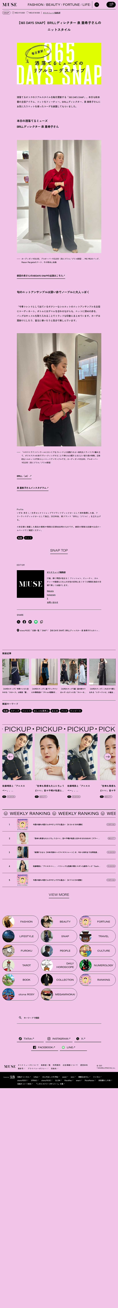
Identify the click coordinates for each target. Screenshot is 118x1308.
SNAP (6, 12)
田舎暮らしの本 (104, 1080)
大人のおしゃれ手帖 (50, 1077)
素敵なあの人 (83, 1077)
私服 (20, 537)
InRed (36, 1077)
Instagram (51, 594)
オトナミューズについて (28, 1065)
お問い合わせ (52, 602)
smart (78, 1080)
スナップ (15, 710)
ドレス (64, 710)
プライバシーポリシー (37, 1068)
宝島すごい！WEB (24, 1084)
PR (4, 797)
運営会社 (84, 1065)
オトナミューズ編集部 (51, 12)
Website (50, 591)
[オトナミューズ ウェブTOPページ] (10, 1066)
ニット (28, 537)
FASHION (35, 4)
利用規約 (56, 1065)
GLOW (57, 1080)
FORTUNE (71, 4)
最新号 (21, 1068)
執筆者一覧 (46, 1065)
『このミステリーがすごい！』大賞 (49, 1084)
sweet (64, 1077)
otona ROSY (22, 1080)
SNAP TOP (59, 550)
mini (72, 1077)
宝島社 (54, 1068)
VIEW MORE (59, 895)
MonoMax (68, 1080)
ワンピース (75, 710)
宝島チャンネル (23, 1077)
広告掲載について (70, 1065)
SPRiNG (34, 1080)
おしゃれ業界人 (41, 710)
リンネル (96, 1077)
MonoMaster (89, 1080)
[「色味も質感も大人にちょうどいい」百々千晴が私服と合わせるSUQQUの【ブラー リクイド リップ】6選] (50, 756)
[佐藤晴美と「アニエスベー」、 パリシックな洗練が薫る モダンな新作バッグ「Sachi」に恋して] (82, 756)
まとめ (55, 710)
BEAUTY (53, 4)
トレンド (26, 710)
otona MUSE (46, 1080)
